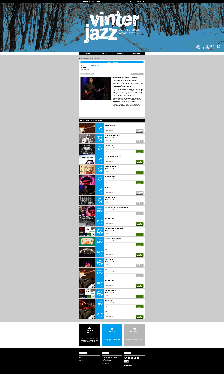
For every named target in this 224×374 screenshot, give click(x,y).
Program (87, 53)
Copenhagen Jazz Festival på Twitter (129, 358)
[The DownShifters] (87, 199)
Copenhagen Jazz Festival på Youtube (138, 358)
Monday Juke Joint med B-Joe (114, 228)
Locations (104, 53)
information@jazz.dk (107, 364)
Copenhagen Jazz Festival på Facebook (125, 358)
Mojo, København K (109, 127)
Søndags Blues (109, 146)
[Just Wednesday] (87, 178)
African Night (109, 301)
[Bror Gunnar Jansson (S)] (87, 137)
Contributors (82, 359)
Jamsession (83, 73)
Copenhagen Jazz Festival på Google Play (130, 365)
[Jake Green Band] (87, 126)
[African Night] (87, 302)
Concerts (92, 58)
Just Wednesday (110, 177)
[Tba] (87, 250)
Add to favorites (110, 130)
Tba (106, 249)
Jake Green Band (110, 125)
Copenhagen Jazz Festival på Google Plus (132, 358)
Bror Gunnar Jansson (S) (112, 135)
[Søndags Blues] (87, 147)
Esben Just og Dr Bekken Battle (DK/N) (116, 208)
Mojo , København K (85, 69)
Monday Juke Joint (110, 290)
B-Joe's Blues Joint (110, 259)
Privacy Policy (82, 362)
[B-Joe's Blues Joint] (87, 261)
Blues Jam (108, 187)
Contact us (81, 360)
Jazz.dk (80, 58)
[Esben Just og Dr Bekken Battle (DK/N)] (87, 209)
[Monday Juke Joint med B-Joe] (87, 230)
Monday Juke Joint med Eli (113, 156)
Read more (116, 113)
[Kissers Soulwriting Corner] (87, 240)
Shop (138, 1)
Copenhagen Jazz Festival (87, 1)
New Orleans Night (111, 166)
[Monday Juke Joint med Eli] (87, 157)
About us (81, 357)
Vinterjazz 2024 (86, 58)
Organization (136, 53)
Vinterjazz (98, 1)
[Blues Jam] (87, 188)
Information (120, 53)
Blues (88, 73)
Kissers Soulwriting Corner (113, 239)
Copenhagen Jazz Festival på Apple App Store (126, 365)
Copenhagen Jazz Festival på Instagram (135, 358)
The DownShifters (110, 197)
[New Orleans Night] (87, 168)
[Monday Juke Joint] (87, 292)
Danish (132, 1)
